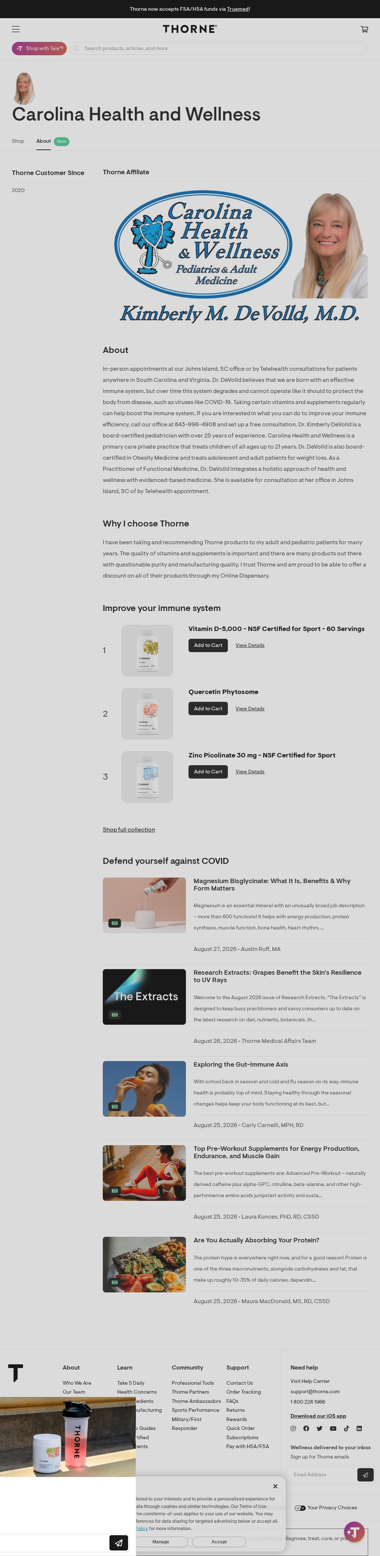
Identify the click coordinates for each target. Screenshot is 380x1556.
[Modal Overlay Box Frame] (76, 1476)
